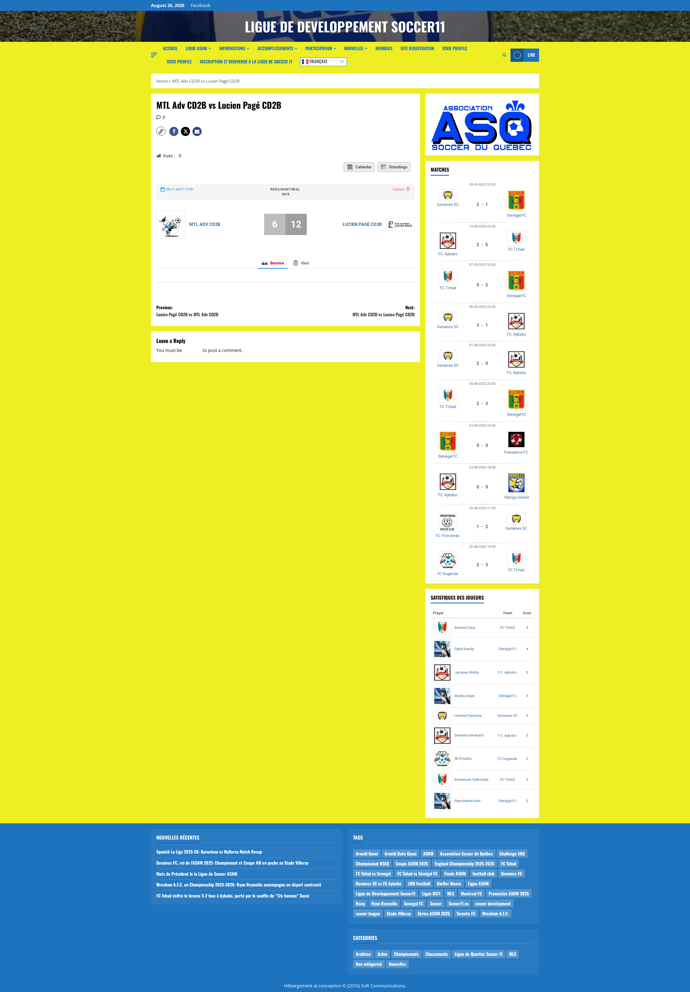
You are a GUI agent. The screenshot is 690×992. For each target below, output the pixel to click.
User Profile (454, 48)
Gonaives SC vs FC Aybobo (378, 883)
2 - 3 (482, 403)
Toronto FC (466, 913)
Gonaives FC (511, 873)
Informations (232, 48)
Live (531, 55)
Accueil (170, 48)
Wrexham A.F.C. (495, 913)
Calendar (363, 167)
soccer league (368, 913)
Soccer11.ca (458, 903)
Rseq (360, 903)
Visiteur (398, 189)
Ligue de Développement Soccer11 (385, 893)
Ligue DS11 (431, 893)
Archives (363, 954)
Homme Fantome (467, 716)
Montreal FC (471, 893)
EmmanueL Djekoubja (471, 779)
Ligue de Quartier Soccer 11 (478, 954)
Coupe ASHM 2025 (412, 863)
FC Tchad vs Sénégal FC (417, 873)
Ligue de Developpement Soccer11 (345, 26)
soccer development (493, 903)
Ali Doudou (463, 758)
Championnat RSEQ (372, 863)
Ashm (382, 954)
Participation (318, 48)
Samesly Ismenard (468, 735)
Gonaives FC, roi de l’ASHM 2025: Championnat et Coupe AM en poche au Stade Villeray (232, 862)
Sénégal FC (516, 215)
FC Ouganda (447, 574)
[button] (154, 55)
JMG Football (419, 883)
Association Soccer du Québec (466, 853)
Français (317, 61)
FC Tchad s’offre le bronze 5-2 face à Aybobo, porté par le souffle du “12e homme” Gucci (232, 895)
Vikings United (516, 497)
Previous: (187, 311)
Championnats (406, 954)
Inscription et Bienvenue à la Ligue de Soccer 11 (246, 61)
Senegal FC (413, 903)
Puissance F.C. (516, 452)
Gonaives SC (448, 204)
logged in (192, 350)
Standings (398, 167)
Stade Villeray (399, 913)
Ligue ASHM (196, 48)
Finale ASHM (455, 873)
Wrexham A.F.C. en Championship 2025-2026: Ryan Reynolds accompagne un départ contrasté (238, 884)
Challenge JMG (512, 853)
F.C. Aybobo (447, 254)
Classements (437, 954)
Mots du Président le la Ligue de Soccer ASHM (196, 874)
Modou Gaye (464, 696)
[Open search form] (504, 55)
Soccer (436, 903)
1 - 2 (482, 526)
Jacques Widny (466, 672)
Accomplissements (275, 48)
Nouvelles (353, 48)
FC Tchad (516, 249)
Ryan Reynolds (384, 903)
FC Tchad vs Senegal (373, 873)
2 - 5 (482, 244)
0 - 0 (482, 445)
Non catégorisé (369, 964)
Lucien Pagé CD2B (362, 224)
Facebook (200, 5)
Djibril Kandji (464, 649)
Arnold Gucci (367, 853)
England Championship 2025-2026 (464, 863)
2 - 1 (482, 204)
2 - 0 (482, 363)
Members (383, 48)
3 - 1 (482, 325)
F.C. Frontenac (448, 536)
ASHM (428, 853)
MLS (450, 893)
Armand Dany (464, 628)
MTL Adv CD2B (204, 224)
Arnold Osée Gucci (400, 853)
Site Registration (417, 48)
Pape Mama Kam (467, 801)
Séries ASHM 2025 (434, 913)
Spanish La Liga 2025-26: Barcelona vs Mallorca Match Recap (209, 851)
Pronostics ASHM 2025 (509, 893)
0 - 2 (482, 284)
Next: (384, 311)
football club (483, 873)
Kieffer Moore (449, 883)
